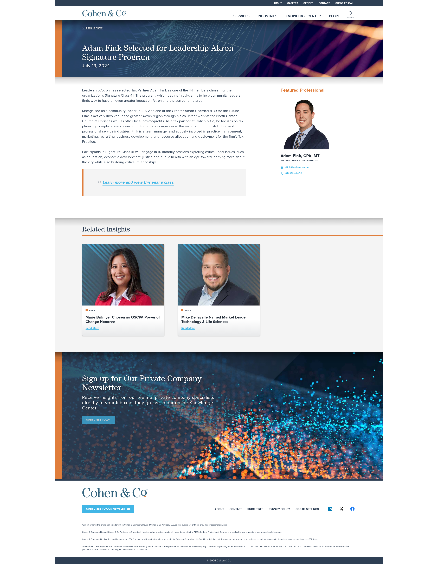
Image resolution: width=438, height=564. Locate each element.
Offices (308, 3)
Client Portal (344, 3)
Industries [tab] (267, 16)
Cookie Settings (307, 509)
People (335, 16)
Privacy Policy (279, 509)
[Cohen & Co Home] (104, 13)
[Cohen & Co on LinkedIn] (330, 509)
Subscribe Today (98, 420)
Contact (324, 3)
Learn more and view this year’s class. (138, 182)
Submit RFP (255, 509)
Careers (292, 3)
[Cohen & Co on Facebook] (352, 509)
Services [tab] (241, 16)
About (278, 3)
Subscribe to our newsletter (108, 509)
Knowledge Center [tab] (303, 16)
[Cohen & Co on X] (341, 509)
